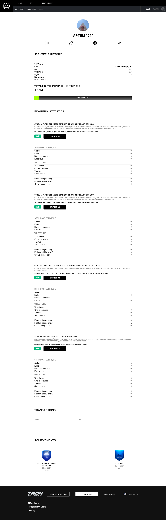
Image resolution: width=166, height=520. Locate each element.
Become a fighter (58, 494)
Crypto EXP (19, 9)
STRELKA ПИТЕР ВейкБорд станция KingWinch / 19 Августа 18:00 (64, 124)
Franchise (31, 9)
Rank (32, 3)
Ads (41, 9)
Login (20, 3)
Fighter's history (48, 54)
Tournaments (47, 3)
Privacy (32, 510)
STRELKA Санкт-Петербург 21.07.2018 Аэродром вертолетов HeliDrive (67, 266)
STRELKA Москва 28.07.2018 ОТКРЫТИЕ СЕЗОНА (55, 336)
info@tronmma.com (37, 507)
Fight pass (148, 9)
